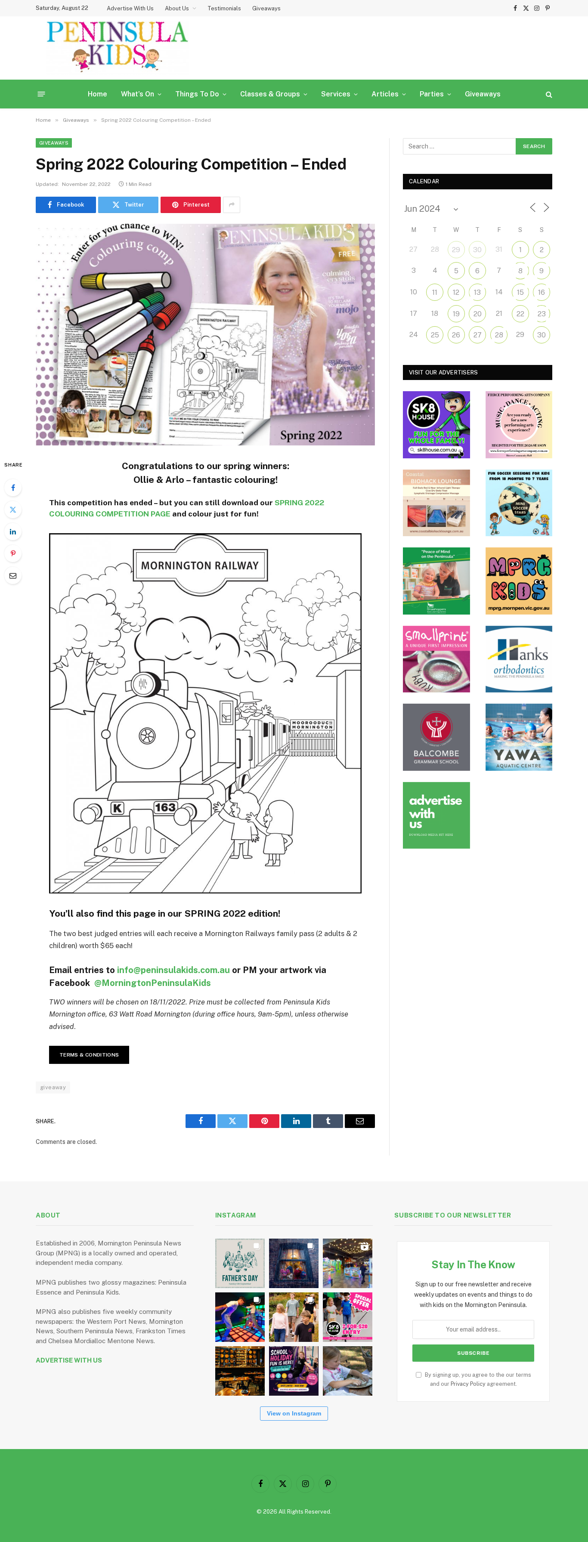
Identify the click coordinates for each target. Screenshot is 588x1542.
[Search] (548, 94)
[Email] (13, 575)
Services (335, 94)
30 (477, 250)
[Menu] (41, 94)
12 (456, 292)
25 (435, 335)
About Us (177, 8)
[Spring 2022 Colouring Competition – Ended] (205, 334)
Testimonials (224, 8)
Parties (432, 94)
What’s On (137, 94)
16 (541, 292)
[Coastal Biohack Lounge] (436, 503)
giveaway (53, 1087)
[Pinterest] (13, 553)
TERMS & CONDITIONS (89, 1055)
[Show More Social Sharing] (231, 205)
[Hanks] (519, 659)
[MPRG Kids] (519, 581)
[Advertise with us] (436, 815)
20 (477, 314)
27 (477, 335)
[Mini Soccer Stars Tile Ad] (519, 503)
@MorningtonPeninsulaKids (152, 983)
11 (434, 292)
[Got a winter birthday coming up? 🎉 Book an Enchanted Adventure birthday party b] (294, 1317)
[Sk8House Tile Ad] (436, 424)
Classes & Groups (270, 94)
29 (456, 250)
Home (97, 94)
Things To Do (197, 94)
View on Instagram (294, 1413)
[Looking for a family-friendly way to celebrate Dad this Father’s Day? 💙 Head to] (240, 1263)
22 (520, 314)
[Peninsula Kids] (117, 48)
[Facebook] (13, 487)
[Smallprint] (436, 659)
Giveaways (266, 8)
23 (542, 314)
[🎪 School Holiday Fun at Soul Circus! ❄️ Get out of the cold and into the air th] (294, 1371)
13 (477, 292)
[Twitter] (13, 509)
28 (499, 335)
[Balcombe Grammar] (436, 737)
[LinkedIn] (13, 531)
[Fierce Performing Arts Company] (519, 424)
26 (456, 335)
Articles (385, 94)
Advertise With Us (130, 8)
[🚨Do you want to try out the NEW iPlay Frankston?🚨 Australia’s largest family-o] (240, 1317)
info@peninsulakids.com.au (173, 970)
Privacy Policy (468, 1384)
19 (456, 314)
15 (520, 292)
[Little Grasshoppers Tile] (436, 581)
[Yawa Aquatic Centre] (519, 737)
